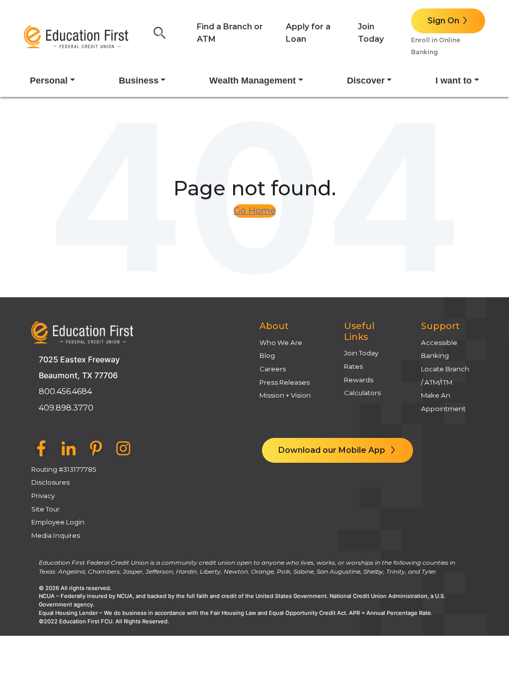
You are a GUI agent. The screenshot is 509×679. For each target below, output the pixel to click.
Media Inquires (55, 535)
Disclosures (50, 482)
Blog (267, 355)
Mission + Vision (285, 395)
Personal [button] (49, 80)
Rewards (358, 380)
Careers (272, 369)
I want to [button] (453, 80)
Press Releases (284, 382)
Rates (353, 366)
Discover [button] (366, 80)
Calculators (362, 393)
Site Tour (45, 509)
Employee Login (58, 522)
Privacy (43, 496)
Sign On (443, 20)
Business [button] (139, 80)
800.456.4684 (65, 391)
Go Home (255, 210)
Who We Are (280, 342)
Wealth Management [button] (252, 80)
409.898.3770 (66, 408)
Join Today (361, 353)
